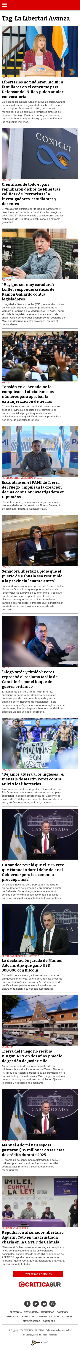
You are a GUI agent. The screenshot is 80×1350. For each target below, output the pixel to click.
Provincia (16, 1312)
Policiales (28, 1317)
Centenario (12, 1317)
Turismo (42, 1317)
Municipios (47, 1312)
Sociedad (62, 1312)
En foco (54, 1317)
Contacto (49, 1321)
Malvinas (67, 1317)
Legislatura (31, 1312)
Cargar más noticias (38, 1274)
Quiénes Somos (31, 1321)
